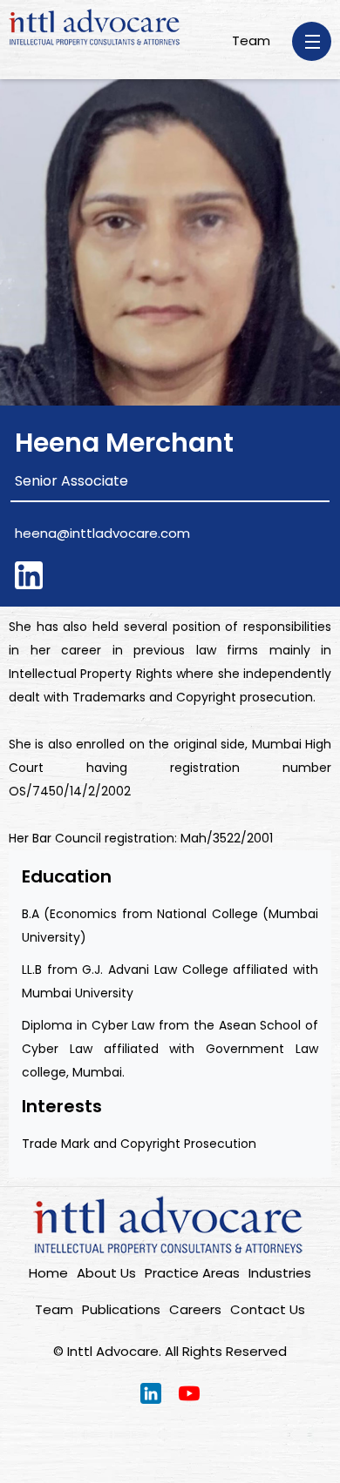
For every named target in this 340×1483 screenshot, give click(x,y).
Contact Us (267, 1309)
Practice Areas (192, 1273)
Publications (121, 1309)
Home (48, 1273)
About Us (106, 1273)
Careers (195, 1309)
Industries (279, 1273)
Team (251, 40)
